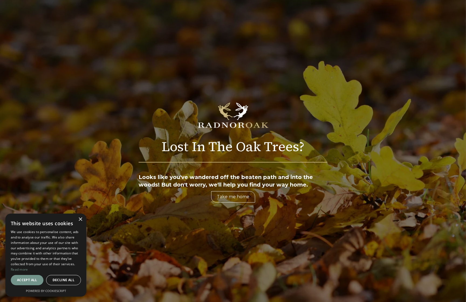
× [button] (80, 219)
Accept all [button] (27, 280)
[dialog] (45, 255)
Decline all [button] (63, 280)
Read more (19, 269)
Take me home (233, 196)
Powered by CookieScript (46, 291)
